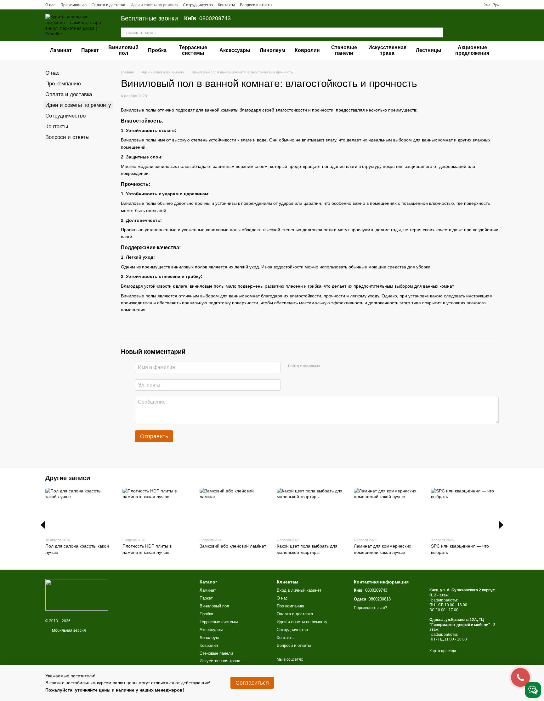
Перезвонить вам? (370, 608)
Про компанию (73, 5)
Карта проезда (442, 651)
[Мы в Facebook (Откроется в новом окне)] (281, 4)
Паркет (90, 50)
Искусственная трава (387, 50)
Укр (487, 5)
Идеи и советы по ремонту (154, 5)
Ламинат (61, 50)
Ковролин (307, 50)
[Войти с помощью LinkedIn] (337, 366)
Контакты (226, 5)
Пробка (157, 50)
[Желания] (461, 25)
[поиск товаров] (438, 32)
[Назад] (43, 525)
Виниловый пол (123, 50)
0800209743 (207, 18)
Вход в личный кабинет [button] (299, 590)
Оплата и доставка (108, 5)
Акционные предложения (472, 50)
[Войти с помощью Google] (327, 366)
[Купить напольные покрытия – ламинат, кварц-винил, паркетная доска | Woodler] (76, 594)
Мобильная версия (68, 630)
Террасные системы (193, 50)
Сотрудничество (198, 5)
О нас (50, 5)
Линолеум (272, 50)
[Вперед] (501, 525)
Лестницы (428, 50)
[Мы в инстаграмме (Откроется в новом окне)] (296, 4)
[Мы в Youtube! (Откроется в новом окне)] (288, 4)
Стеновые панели (344, 50)
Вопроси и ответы (256, 5)
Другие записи (67, 477)
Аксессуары (234, 50)
